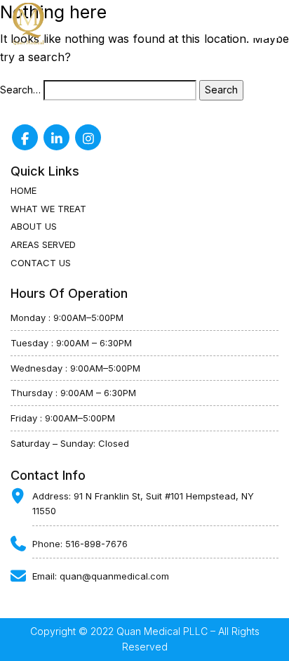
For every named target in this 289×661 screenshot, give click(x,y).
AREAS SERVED (43, 244)
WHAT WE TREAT (48, 208)
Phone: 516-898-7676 (80, 543)
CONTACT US (41, 262)
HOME (23, 190)
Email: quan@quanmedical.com (100, 576)
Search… (20, 90)
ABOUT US (34, 226)
